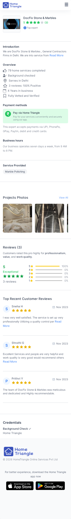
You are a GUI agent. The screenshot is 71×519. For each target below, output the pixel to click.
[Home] (12, 5)
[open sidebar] (66, 4)
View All (63, 197)
